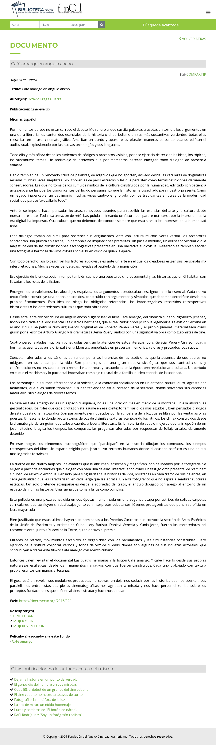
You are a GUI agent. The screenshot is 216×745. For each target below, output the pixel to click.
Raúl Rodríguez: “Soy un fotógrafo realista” (48, 714)
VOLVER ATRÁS (193, 39)
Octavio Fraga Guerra (44, 99)
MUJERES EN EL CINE (30, 626)
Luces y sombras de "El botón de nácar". (45, 709)
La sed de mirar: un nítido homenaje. (42, 704)
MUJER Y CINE (24, 621)
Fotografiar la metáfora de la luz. (40, 699)
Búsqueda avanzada (161, 24)
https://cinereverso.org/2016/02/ (45, 600)
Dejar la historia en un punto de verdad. (45, 679)
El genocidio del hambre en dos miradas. (45, 684)
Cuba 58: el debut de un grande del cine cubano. (51, 689)
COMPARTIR (196, 74)
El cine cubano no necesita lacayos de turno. (48, 694)
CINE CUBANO (24, 616)
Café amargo (22, 641)
